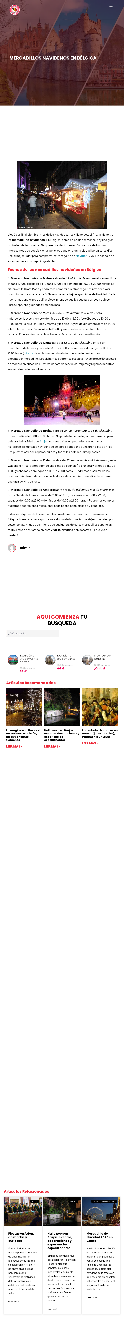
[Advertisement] (62, 130)
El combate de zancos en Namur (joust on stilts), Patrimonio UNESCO (100, 733)
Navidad (81, 255)
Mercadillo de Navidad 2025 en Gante (99, 1237)
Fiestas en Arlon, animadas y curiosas (21, 1237)
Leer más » (14, 746)
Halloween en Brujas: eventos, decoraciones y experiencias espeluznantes (61, 735)
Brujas (43, 441)
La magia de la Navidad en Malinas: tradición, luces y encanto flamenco (23, 735)
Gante (29, 353)
